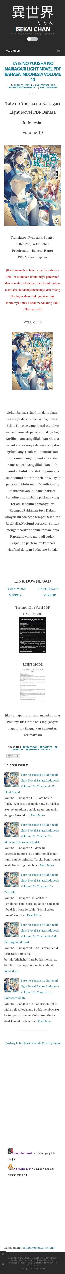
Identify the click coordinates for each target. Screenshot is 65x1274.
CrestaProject (27, 1260)
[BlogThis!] (11, 756)
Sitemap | (23, 1268)
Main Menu (13, 51)
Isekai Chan (31, 1257)
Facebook (31, 747)
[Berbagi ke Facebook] (18, 756)
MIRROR (15, 595)
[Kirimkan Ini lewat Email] (8, 756)
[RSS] (44, 1268)
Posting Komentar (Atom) (38, 1248)
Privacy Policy (35, 1268)
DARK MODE (16, 588)
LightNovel (42, 85)
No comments (48, 87)
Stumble (33, 749)
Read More (38, 815)
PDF (53, 85)
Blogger (53, 1257)
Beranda (36, 1043)
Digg (47, 749)
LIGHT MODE (48, 588)
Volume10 (29, 87)
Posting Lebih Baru (17, 1043)
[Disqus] (32, 1097)
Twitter (47, 747)
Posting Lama (51, 1043)
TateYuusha (14, 87)
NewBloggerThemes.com (20, 1262)
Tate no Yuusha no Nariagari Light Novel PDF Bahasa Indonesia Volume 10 (33, 71)
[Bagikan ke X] (14, 756)
